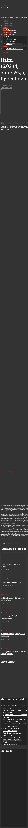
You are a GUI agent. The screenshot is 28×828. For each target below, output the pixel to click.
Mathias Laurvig (12, 544)
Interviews (8, 25)
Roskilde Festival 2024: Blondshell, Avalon (11, 729)
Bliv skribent (11, 34)
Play (2, 472)
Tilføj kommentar (6, 88)
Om (4, 34)
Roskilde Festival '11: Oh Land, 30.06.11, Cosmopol (14, 725)
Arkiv (5, 46)
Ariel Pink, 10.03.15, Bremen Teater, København (14, 720)
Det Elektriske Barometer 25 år (12, 582)
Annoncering (11, 39)
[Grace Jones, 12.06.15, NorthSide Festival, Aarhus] (5, 610)
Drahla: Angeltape (10, 744)
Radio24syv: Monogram (12, 733)
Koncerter (7, 30)
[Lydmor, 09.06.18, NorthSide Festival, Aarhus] (5, 558)
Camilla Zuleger (15, 123)
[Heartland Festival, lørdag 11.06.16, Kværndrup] (5, 628)
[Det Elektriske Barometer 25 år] (5, 576)
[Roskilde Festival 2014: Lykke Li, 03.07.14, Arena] (5, 592)
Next (11, 472)
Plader (5, 28)
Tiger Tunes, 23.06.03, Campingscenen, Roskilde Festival (12, 739)
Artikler (3, 579)
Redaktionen (11, 37)
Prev (5, 472)
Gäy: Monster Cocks (10, 735)
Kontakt (9, 44)
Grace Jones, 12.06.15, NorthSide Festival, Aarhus (12, 617)
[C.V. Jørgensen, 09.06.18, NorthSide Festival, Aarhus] (5, 646)
